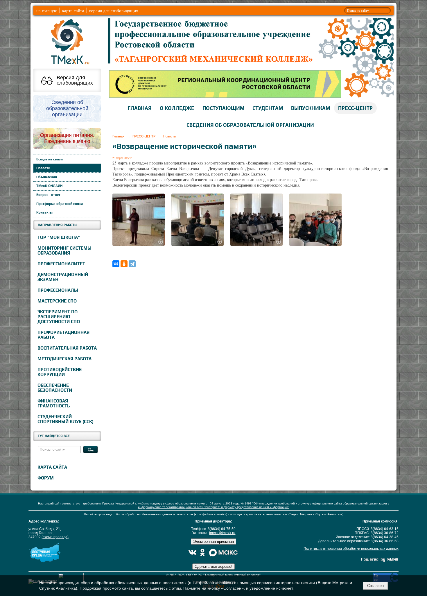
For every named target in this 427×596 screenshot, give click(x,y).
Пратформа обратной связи (59, 204)
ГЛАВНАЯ (140, 108)
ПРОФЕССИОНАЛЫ (57, 290)
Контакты (44, 212)
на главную (46, 10)
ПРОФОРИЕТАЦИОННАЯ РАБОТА (63, 335)
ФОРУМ (45, 477)
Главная (118, 136)
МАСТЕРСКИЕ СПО (57, 300)
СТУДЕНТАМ (267, 108)
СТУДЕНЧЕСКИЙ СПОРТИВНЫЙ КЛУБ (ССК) (65, 419)
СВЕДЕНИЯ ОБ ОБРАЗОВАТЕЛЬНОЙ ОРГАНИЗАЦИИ (250, 125)
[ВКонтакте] (115, 263)
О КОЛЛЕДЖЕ (177, 108)
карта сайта (73, 10)
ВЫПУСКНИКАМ (310, 108)
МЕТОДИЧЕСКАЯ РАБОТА (64, 358)
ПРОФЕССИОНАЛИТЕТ (61, 263)
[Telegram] (132, 263)
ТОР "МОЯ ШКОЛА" (58, 237)
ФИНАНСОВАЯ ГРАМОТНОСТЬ (53, 403)
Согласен (375, 586)
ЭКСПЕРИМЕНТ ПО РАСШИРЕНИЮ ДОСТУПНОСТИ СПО (58, 316)
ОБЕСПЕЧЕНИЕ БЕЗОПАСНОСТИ (54, 388)
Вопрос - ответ (48, 195)
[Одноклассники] (124, 263)
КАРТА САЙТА (52, 467)
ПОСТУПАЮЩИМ (223, 108)
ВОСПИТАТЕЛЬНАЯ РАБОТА (67, 348)
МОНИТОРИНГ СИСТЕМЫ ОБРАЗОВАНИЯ (64, 250)
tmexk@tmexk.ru (222, 533)
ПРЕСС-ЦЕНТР (355, 108)
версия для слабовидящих (113, 10)
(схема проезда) (55, 537)
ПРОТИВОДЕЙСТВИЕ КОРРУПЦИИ (59, 372)
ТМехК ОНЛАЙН (49, 186)
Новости (43, 168)
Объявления (46, 177)
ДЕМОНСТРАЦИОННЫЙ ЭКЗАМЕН (62, 277)
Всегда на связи (49, 159)
